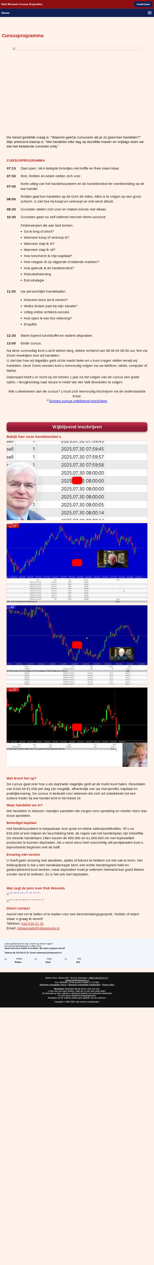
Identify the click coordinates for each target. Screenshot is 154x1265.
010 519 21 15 (32, 923)
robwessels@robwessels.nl (38, 928)
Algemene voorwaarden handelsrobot (84, 985)
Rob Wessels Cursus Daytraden (22, 4)
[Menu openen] (149, 13)
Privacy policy (108, 985)
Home (6, 12)
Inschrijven (143, 4)
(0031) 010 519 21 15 (98, 978)
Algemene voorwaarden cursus (53, 985)
